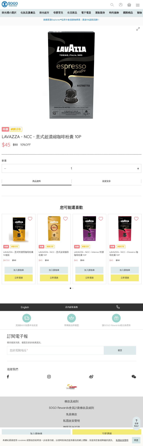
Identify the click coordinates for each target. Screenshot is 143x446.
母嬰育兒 (58, 12)
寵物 (139, 12)
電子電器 (86, 12)
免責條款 (71, 414)
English (25, 307)
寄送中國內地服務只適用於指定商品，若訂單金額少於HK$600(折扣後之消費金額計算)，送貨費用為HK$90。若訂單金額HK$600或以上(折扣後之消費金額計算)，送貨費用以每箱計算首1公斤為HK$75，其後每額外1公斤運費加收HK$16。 (71, 21)
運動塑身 (100, 12)
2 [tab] (72, 288)
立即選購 (107, 433)
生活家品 (72, 12)
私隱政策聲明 (122, 440)
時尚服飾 (114, 12)
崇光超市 (44, 12)
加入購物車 (36, 433)
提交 (120, 350)
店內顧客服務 (71, 307)
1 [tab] (70, 288)
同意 (136, 440)
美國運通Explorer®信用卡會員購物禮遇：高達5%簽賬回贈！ (71, 19)
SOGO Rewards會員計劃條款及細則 (71, 407)
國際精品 (128, 12)
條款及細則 (71, 401)
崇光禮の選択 (9, 12)
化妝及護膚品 (28, 12)
